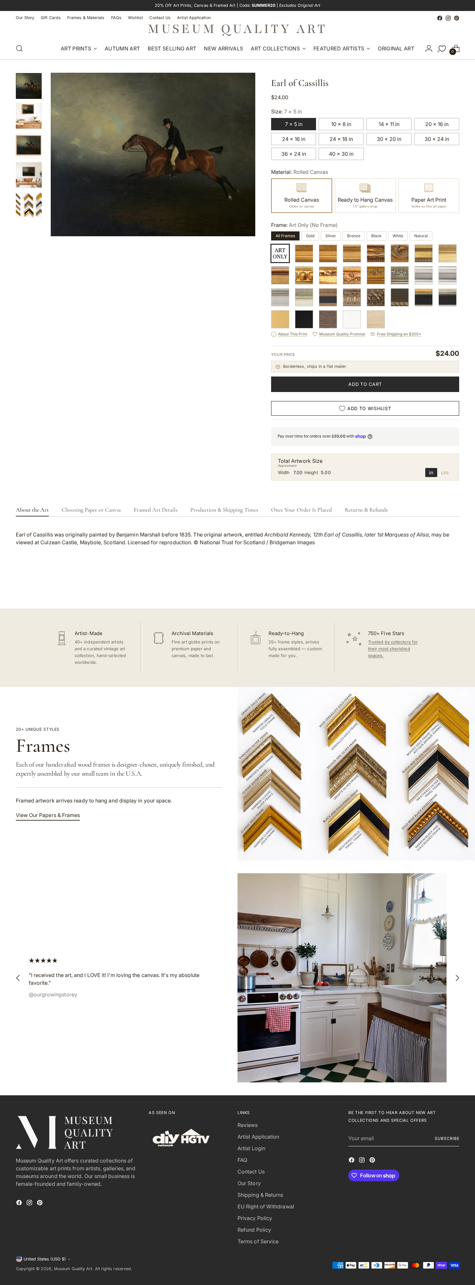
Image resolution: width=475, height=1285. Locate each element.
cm (445, 472)
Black (376, 235)
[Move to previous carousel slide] (439, 586)
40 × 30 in (341, 154)
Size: (286, 111)
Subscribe (447, 1138)
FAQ (242, 1160)
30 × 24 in (437, 139)
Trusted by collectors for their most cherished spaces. (393, 648)
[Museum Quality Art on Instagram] (448, 18)
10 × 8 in (341, 124)
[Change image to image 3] (29, 145)
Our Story (249, 1183)
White (398, 235)
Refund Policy (254, 1230)
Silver (330, 235)
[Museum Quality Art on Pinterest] (456, 18)
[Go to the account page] (428, 48)
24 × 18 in (341, 139)
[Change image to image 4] (29, 175)
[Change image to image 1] (29, 86)
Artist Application (258, 1136)
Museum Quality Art (73, 1268)
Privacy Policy (255, 1218)
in (431, 472)
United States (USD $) (45, 1259)
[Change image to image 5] (29, 205)
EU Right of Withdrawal (266, 1206)
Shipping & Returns (260, 1195)
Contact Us (251, 1171)
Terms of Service (258, 1241)
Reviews (248, 1125)
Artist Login (251, 1148)
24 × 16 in (293, 139)
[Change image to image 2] (29, 116)
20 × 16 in (437, 124)
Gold (310, 235)
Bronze (353, 235)
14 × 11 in (389, 124)
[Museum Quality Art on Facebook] (440, 18)
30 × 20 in (389, 139)
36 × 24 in (293, 154)
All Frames (285, 235)
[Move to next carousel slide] (454, 586)
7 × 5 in (293, 124)
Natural (421, 235)
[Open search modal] (19, 48)
